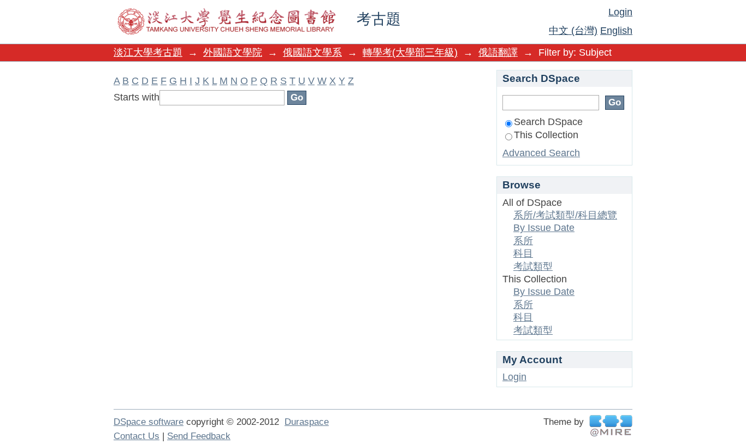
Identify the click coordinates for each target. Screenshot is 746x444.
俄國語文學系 (312, 52)
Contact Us (136, 436)
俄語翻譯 (498, 52)
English (616, 30)
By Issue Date (544, 227)
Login (620, 12)
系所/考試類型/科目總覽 (565, 215)
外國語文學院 (232, 52)
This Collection (546, 134)
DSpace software (148, 422)
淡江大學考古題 (148, 52)
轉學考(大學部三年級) (410, 52)
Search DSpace (548, 121)
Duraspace (307, 422)
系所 (523, 240)
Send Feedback (198, 436)
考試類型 (533, 266)
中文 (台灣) (573, 30)
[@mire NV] (610, 426)
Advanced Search (541, 152)
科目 (523, 253)
